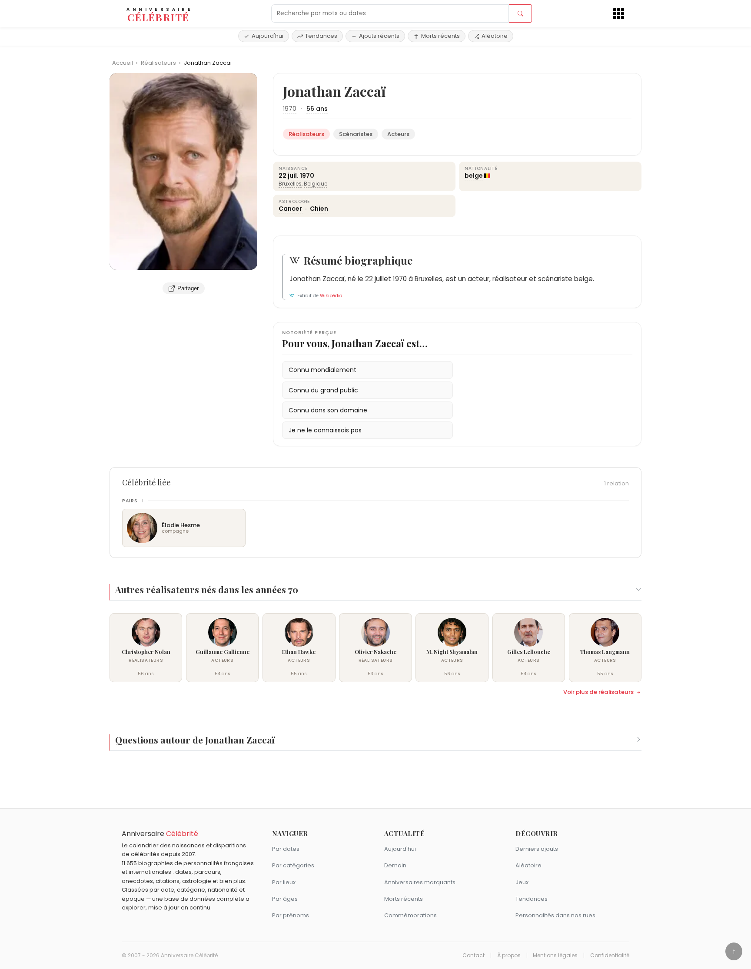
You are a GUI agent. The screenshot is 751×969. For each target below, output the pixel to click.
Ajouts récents (379, 36)
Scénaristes (355, 134)
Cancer (291, 208)
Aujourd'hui (267, 36)
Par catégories (293, 865)
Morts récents (440, 36)
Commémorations (410, 915)
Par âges (285, 899)
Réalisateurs (159, 63)
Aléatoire (495, 36)
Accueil (122, 63)
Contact (473, 955)
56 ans (317, 108)
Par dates (285, 849)
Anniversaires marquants (419, 882)
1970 (289, 108)
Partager (188, 288)
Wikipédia (331, 295)
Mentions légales (555, 955)
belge (474, 175)
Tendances (321, 36)
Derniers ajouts (536, 849)
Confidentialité (609, 955)
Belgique (315, 183)
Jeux (521, 882)
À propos (509, 955)
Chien (319, 208)
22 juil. (289, 175)
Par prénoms (290, 915)
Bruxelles (290, 183)
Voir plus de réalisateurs (598, 692)
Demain (395, 865)
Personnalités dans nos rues (555, 915)
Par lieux (284, 882)
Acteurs (398, 134)
